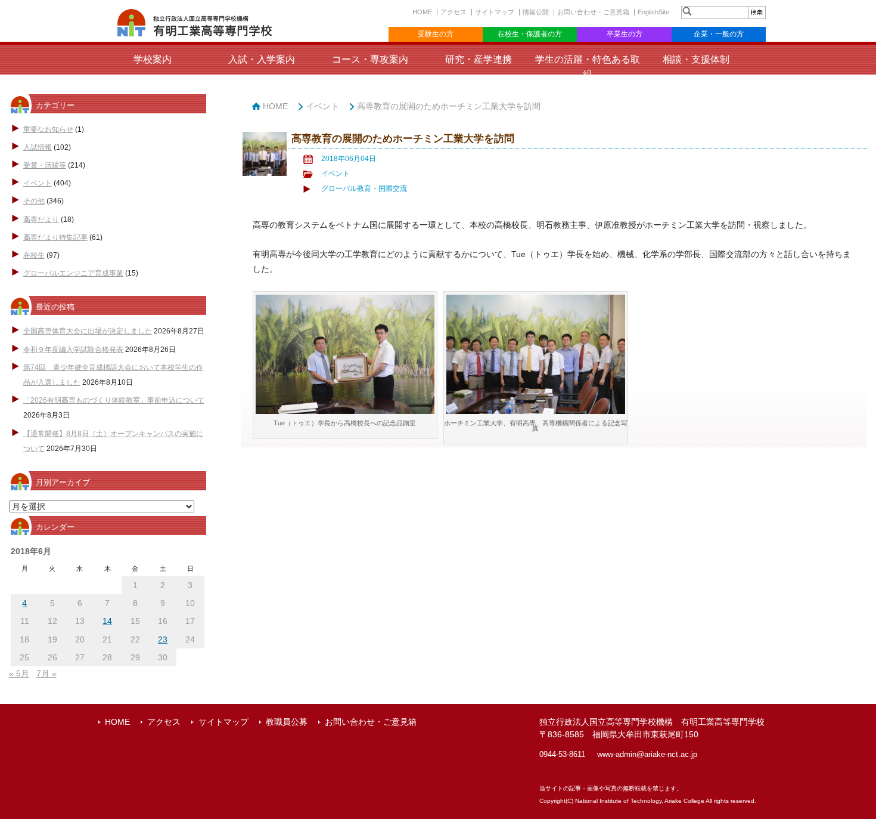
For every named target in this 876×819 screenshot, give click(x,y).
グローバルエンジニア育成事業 (73, 273)
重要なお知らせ (48, 129)
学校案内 (152, 59)
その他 (34, 201)
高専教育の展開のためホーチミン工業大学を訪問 (448, 106)
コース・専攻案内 (370, 59)
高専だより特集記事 (55, 237)
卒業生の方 (624, 34)
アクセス (453, 12)
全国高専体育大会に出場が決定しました (87, 331)
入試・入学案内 (261, 59)
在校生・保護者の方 (530, 34)
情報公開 (536, 12)
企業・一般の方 (719, 34)
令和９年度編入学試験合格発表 (73, 349)
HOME (422, 12)
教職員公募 (286, 722)
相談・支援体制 (696, 59)
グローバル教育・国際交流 (364, 188)
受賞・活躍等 (44, 165)
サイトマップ (494, 12)
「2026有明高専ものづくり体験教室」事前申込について (113, 400)
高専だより (41, 219)
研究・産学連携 (478, 59)
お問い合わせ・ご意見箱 (593, 12)
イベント (37, 183)
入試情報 (37, 147)
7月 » (46, 673)
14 (107, 621)
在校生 (34, 255)
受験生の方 (435, 34)
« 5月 (19, 673)
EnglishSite (653, 12)
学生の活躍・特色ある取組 (587, 66)
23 (162, 639)
